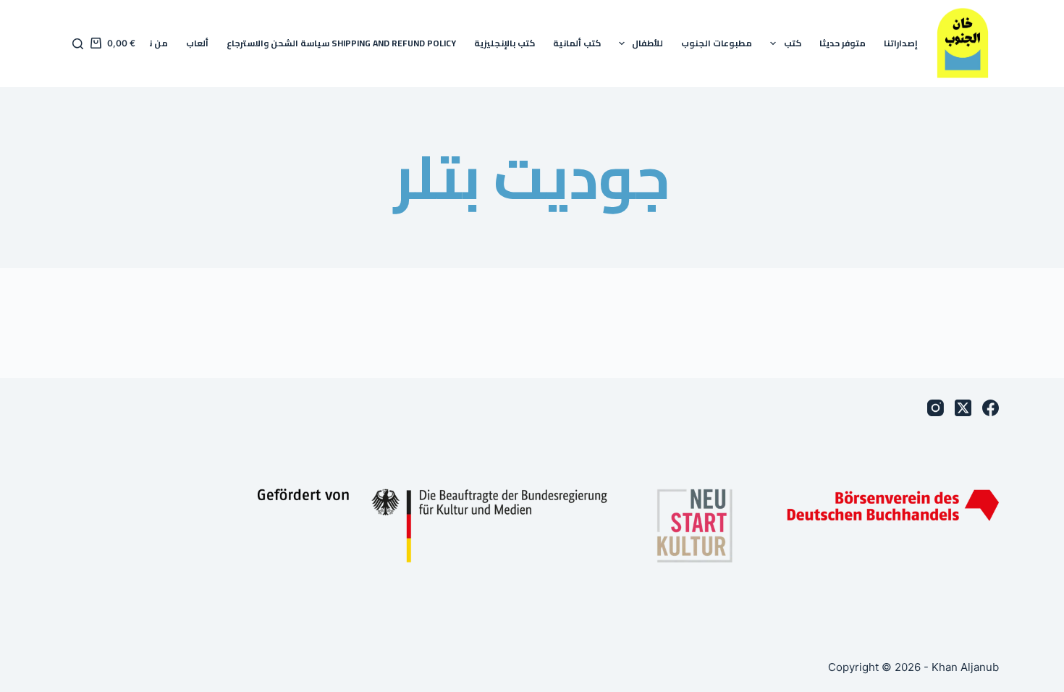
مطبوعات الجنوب (716, 43)
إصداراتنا (901, 43)
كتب (792, 43)
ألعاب (197, 43)
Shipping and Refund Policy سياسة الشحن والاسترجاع (341, 43)
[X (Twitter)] (963, 408)
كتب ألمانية (577, 43)
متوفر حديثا (842, 43)
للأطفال (647, 43)
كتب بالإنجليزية (504, 43)
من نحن (152, 43)
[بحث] (77, 43)
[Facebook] (990, 408)
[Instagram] (935, 408)
